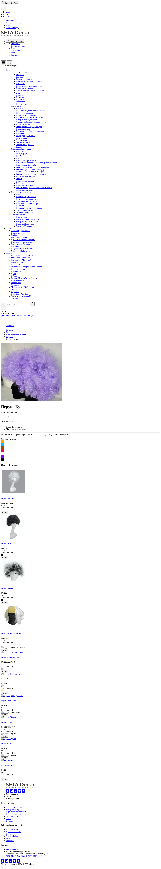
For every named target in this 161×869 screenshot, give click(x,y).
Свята (5, 14)
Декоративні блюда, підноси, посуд (31, 122)
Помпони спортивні (24, 185)
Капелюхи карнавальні (26, 160)
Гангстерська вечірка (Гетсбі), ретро (26, 267)
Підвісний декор (23, 129)
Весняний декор (23, 217)
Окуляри (20, 95)
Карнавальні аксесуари (21, 149)
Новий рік (15, 246)
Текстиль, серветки (24, 142)
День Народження (19, 237)
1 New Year (21, 151)
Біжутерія (20, 74)
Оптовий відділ (12, 28)
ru (4, 5)
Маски (19, 179)
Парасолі (20, 99)
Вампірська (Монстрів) (21, 260)
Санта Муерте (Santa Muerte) (23, 296)
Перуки (19, 183)
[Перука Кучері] (31, 400)
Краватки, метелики (24, 88)
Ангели (19, 108)
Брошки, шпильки (24, 79)
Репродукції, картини (25, 136)
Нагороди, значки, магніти (27, 199)
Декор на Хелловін (24, 226)
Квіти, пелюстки (23, 124)
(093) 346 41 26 (7, 315)
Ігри (18, 194)
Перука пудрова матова (10, 657)
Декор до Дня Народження (27, 219)
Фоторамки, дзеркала (25, 145)
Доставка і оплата (13, 23)
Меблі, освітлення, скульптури (29, 127)
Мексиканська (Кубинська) (22, 287)
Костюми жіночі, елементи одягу (30, 172)
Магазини (10, 21)
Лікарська (15, 285)
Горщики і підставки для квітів (29, 117)
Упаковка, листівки (24, 212)
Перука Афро (6, 543)
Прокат (9, 25)
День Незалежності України (23, 240)
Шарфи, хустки (22, 104)
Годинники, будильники (26, 115)
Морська (14, 289)
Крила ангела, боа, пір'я (26, 176)
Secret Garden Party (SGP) (22, 255)
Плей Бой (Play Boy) (20, 294)
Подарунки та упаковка (21, 192)
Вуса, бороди (21, 154)
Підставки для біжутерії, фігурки (30, 131)
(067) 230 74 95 (20, 315)
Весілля (14, 235)
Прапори (20, 133)
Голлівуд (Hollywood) (20, 269)
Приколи (20, 206)
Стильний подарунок (25, 210)
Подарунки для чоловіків (22, 249)
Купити (4, 513)
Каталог (6, 12)
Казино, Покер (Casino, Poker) (24, 278)
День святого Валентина (21, 242)
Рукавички (20, 102)
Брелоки (19, 77)
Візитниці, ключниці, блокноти (29, 81)
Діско (13, 273)
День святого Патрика (20, 244)
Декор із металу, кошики (26, 120)
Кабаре (14, 276)
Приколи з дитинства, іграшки (29, 208)
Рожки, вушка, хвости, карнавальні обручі (34, 188)
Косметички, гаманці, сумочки (29, 86)
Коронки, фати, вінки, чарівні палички (32, 167)
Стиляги (14, 298)
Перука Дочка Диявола (9, 701)
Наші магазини (12, 829)
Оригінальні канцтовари (26, 201)
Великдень (15, 233)
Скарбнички (21, 138)
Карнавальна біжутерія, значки (29, 165)
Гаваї (18, 156)
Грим (18, 158)
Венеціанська (17, 262)
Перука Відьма (6, 722)
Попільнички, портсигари (27, 203)
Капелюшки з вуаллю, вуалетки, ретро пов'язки (36, 163)
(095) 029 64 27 (34, 315)
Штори (19, 147)
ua (2, 5)
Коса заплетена (6, 765)
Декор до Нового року (25, 224)
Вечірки (6, 16)
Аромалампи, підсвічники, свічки (30, 111)
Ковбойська (16, 283)
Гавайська (15, 264)
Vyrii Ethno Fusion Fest (20, 258)
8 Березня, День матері (20, 231)
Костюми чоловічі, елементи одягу (31, 174)
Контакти (15, 55)
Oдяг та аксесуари (19, 72)
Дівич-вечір (16, 271)
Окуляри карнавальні (25, 181)
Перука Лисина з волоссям (11, 633)
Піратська (15, 292)
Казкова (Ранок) (18, 280)
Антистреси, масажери (26, 197)
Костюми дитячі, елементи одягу (30, 169)
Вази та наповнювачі (25, 113)
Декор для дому (17, 106)
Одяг (18, 93)
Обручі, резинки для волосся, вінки (31, 90)
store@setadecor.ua (13, 849)
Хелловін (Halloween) (20, 251)
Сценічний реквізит (24, 190)
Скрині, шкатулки (24, 140)
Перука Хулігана (7, 588)
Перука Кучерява (7, 498)
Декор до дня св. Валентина (28, 221)
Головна (9, 330)
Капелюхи (20, 84)
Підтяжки (20, 97)
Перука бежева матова (9, 679)
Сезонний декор (18, 215)
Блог (13, 53)
